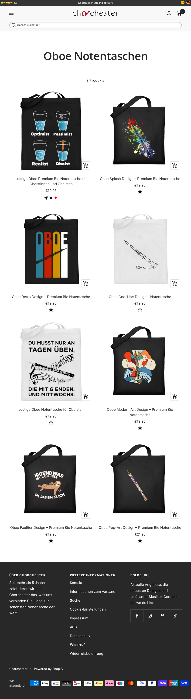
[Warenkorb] (179, 13)
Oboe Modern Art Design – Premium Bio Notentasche (140, 412)
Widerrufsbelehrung (86, 653)
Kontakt (76, 582)
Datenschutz (80, 636)
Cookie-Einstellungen (88, 609)
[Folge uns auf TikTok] (175, 615)
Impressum (79, 618)
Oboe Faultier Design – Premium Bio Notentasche (51, 527)
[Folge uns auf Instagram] (149, 615)
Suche (75, 600)
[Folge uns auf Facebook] (136, 615)
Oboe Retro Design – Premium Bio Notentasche (51, 297)
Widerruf (77, 644)
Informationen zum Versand (92, 591)
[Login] (169, 13)
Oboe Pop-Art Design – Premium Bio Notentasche (140, 527)
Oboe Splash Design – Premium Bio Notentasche (140, 178)
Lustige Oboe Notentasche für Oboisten (51, 409)
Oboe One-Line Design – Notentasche (140, 297)
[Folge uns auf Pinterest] (162, 615)
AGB (73, 627)
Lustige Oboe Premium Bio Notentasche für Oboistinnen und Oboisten (51, 181)
